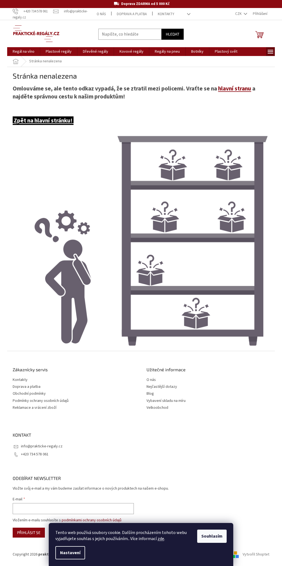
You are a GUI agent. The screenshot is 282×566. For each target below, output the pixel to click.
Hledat (172, 34)
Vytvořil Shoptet (256, 554)
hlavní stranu (234, 88)
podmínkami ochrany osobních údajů (91, 520)
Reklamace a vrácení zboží (34, 407)
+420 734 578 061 (34, 454)
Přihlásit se (28, 532)
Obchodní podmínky (29, 393)
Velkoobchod (157, 407)
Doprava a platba (132, 14)
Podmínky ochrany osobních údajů (41, 401)
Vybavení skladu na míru (166, 401)
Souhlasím (212, 536)
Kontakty (166, 14)
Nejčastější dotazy (162, 386)
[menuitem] (23, 51)
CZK (238, 13)
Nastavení (70, 553)
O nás (101, 14)
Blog (150, 393)
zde (161, 539)
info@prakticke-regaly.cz (42, 446)
